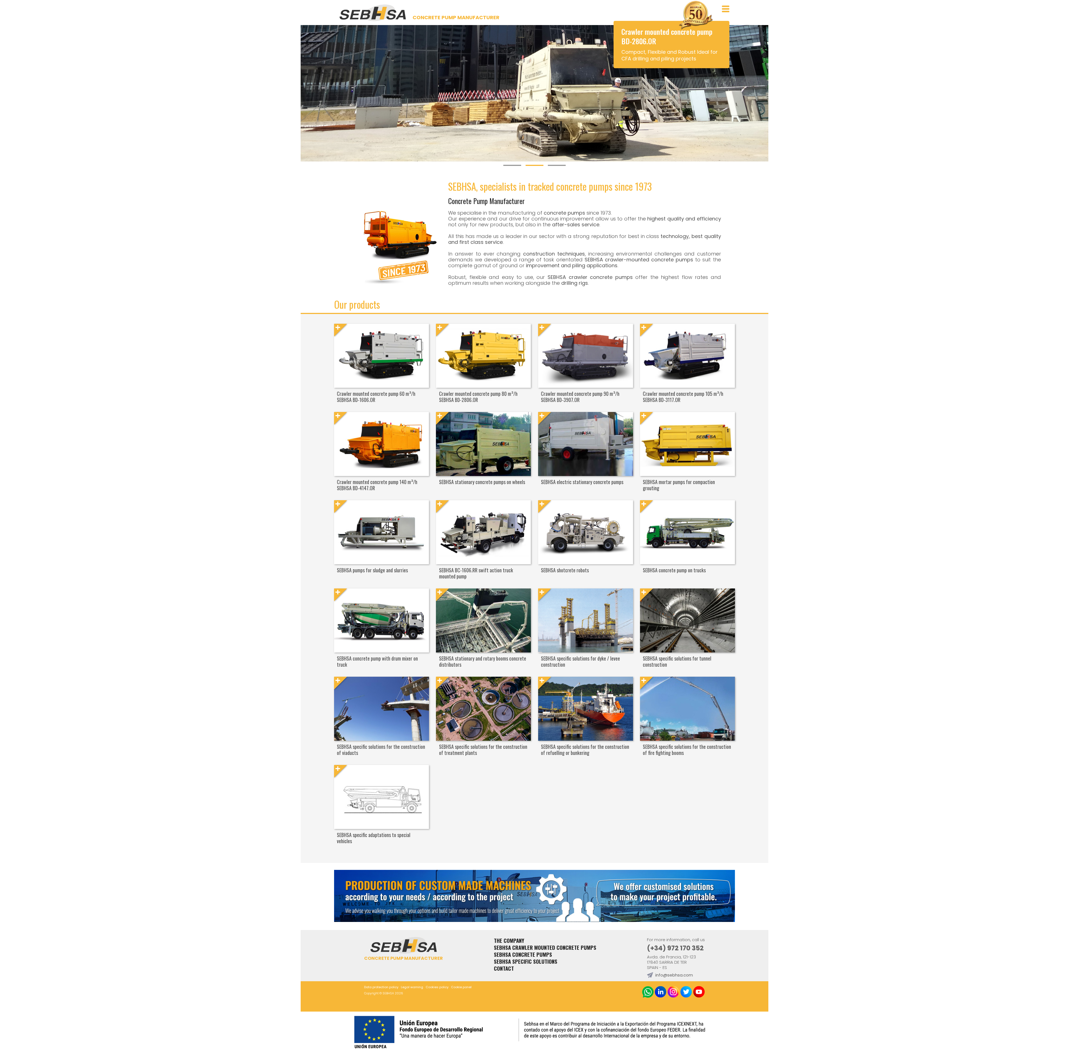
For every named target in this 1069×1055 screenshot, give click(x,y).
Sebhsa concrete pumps (523, 954)
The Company (509, 940)
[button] (512, 169)
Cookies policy (437, 987)
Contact (504, 968)
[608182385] (648, 992)
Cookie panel (461, 987)
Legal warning (412, 987)
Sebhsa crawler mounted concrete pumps (545, 947)
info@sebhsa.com (674, 975)
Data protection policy (381, 987)
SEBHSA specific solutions (525, 961)
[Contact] (534, 920)
